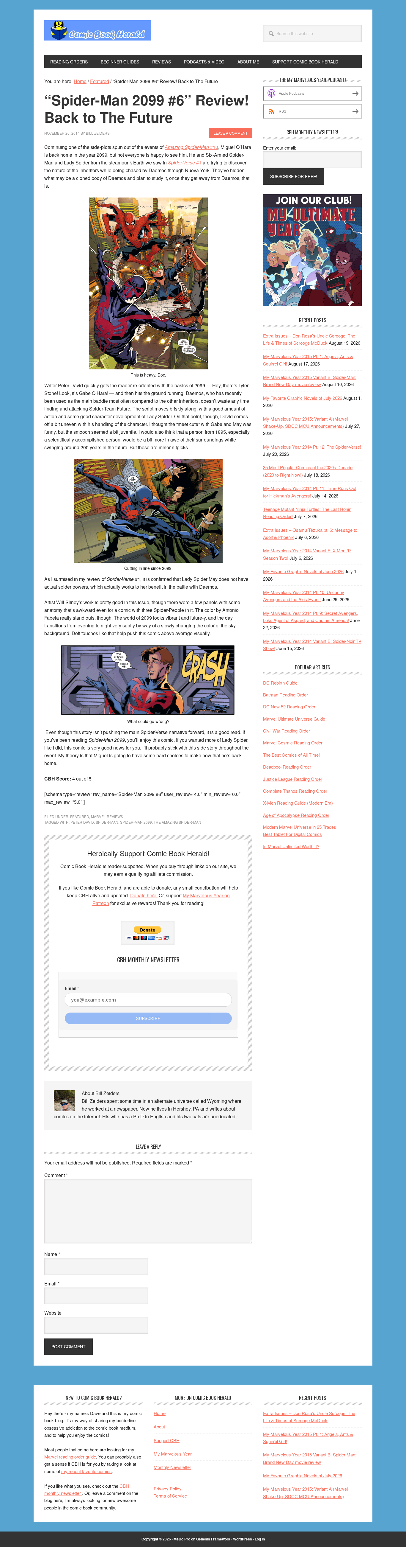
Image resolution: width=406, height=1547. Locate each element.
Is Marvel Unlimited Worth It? (291, 846)
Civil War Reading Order (286, 730)
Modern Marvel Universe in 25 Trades (299, 827)
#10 (191, 147)
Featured (79, 816)
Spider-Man (107, 822)
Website (53, 1312)
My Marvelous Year (173, 1453)
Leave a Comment (231, 133)
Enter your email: (279, 147)
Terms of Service (170, 1495)
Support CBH (167, 1440)
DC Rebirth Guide (280, 683)
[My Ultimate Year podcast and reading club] (312, 304)
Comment (56, 1175)
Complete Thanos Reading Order (295, 791)
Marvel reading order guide (70, 1456)
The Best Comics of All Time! (291, 755)
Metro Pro (182, 1539)
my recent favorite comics (86, 1471)
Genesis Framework (213, 1539)
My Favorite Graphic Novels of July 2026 (302, 398)
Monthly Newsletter (172, 1467)
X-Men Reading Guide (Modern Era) (298, 803)
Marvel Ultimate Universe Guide (294, 719)
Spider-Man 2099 (136, 822)
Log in (260, 1539)
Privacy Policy (168, 1488)
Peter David (82, 822)
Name (52, 1254)
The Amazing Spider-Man (177, 822)
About (159, 1426)
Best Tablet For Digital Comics (292, 834)
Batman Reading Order (285, 694)
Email (51, 1283)
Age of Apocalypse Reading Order (296, 815)
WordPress (242, 1539)
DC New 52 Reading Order (289, 706)
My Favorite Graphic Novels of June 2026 (303, 571)
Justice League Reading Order (292, 779)
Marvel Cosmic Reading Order (292, 742)
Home (160, 1413)
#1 (185, 162)
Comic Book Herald (97, 32)
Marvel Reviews (107, 816)
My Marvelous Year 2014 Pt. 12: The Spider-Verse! (312, 447)
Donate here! (144, 895)
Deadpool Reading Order (287, 767)
